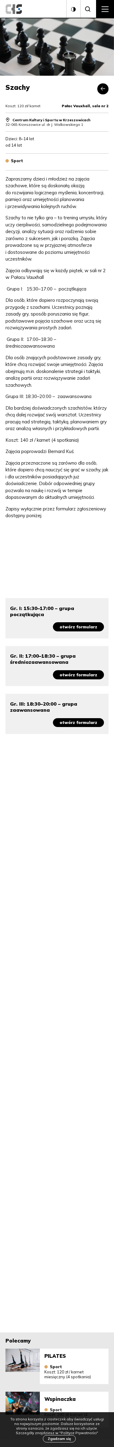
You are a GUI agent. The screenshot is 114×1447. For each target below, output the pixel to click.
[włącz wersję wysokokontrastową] (73, 9)
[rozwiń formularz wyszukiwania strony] (88, 9)
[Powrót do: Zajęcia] (103, 89)
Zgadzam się (59, 1438)
